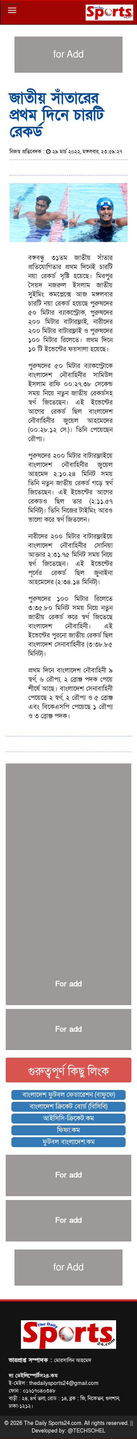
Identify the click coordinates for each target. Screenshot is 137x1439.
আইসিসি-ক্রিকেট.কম (68, 1118)
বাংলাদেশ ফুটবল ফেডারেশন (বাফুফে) (68, 1094)
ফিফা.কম (68, 1130)
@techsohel (86, 1430)
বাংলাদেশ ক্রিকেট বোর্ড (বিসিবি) (68, 1106)
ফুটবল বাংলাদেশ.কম (69, 1142)
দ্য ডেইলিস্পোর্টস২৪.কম (33, 1375)
